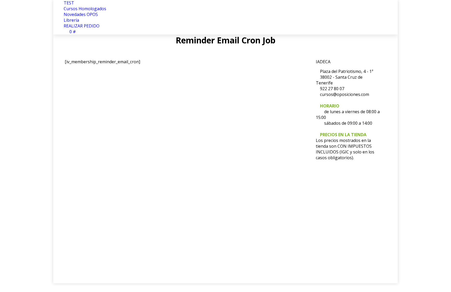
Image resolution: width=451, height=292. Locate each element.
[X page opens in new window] (76, 220)
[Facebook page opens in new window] (68, 220)
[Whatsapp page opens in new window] (107, 220)
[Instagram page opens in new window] (92, 220)
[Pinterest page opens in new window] (84, 220)
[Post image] (236, 206)
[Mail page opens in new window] (100, 220)
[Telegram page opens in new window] (115, 220)
